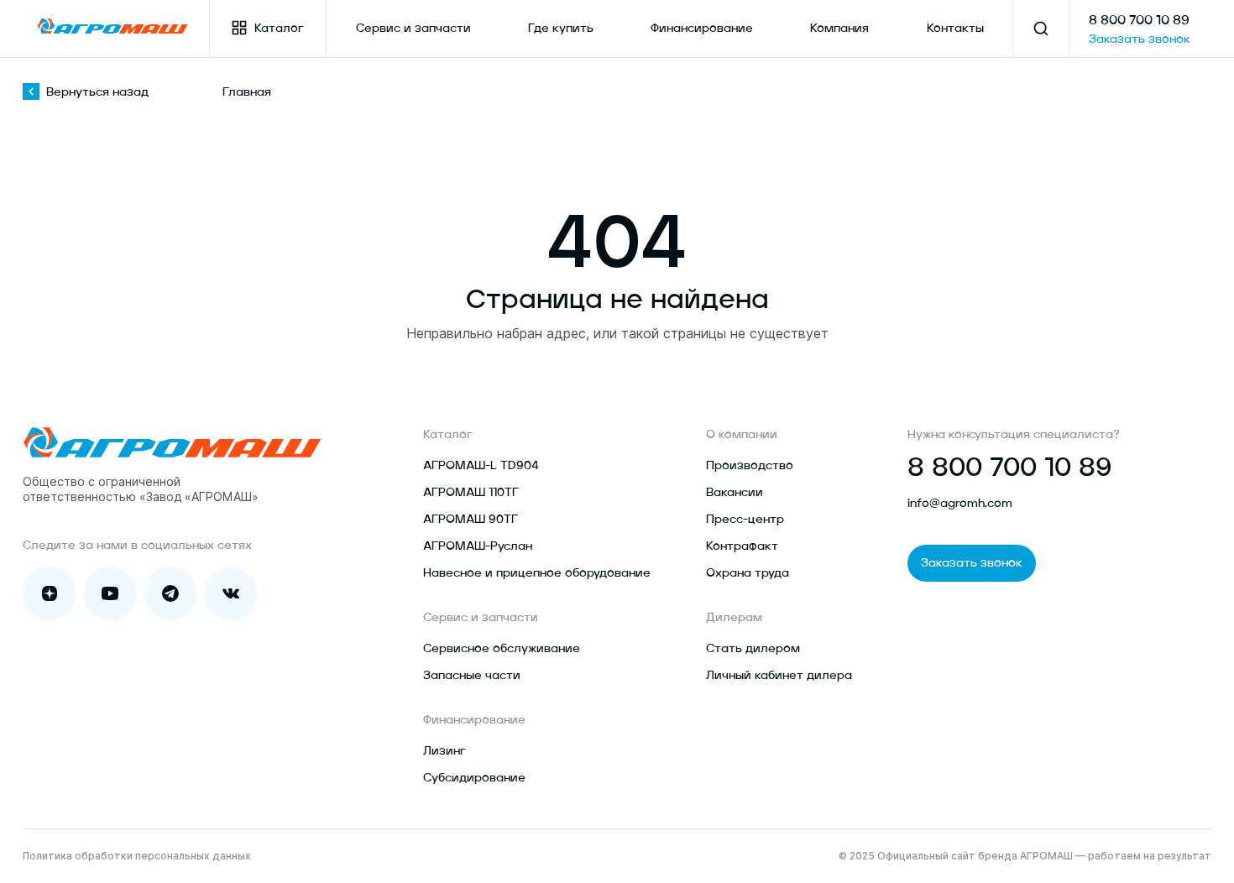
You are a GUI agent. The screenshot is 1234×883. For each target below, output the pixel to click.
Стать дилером (753, 649)
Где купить (560, 28)
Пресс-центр (745, 519)
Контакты (955, 28)
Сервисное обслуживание (501, 649)
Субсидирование (474, 778)
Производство (749, 466)
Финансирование (702, 28)
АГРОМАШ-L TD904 (481, 466)
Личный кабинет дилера (779, 676)
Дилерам (734, 618)
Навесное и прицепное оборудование (537, 573)
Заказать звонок (1139, 39)
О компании (741, 435)
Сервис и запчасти (413, 28)
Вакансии (734, 493)
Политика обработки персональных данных (137, 855)
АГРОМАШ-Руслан (477, 546)
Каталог (279, 28)
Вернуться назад (97, 92)
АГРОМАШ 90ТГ (470, 519)
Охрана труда (747, 573)
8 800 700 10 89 (1139, 21)
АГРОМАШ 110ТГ (471, 493)
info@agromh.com (959, 503)
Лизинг (444, 751)
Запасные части (471, 676)
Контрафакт (742, 546)
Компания (839, 28)
